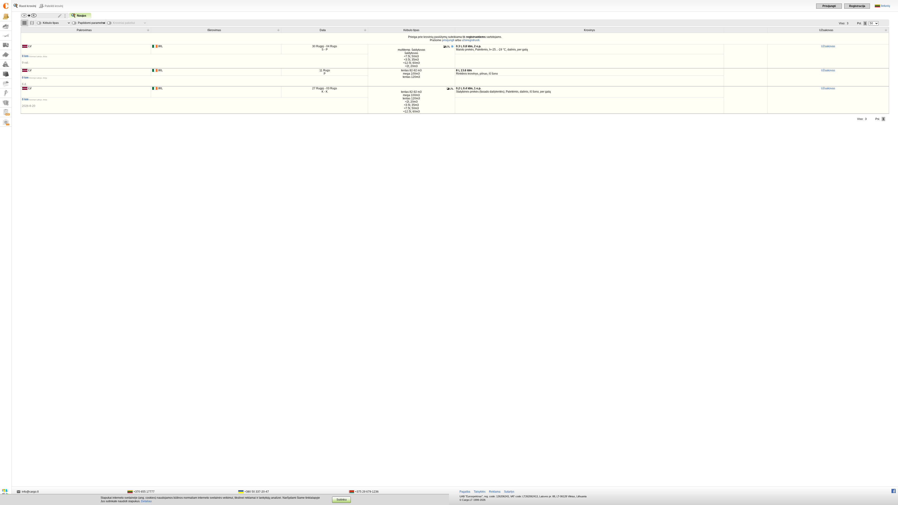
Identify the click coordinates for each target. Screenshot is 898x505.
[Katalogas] (5, 74)
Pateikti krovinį (54, 6)
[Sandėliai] (5, 122)
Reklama (494, 491)
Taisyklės (479, 491)
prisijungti (448, 40)
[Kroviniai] (5, 16)
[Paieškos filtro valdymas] (65, 16)
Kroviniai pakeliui (124, 23)
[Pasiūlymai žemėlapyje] (32, 22)
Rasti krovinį (27, 6)
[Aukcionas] (5, 93)
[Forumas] (5, 64)
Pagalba (465, 491)
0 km (25, 56)
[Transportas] (5, 45)
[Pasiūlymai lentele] (24, 22)
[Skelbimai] (5, 83)
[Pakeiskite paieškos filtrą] (59, 16)
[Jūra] (5, 26)
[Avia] (5, 35)
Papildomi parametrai (91, 23)
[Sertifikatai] (5, 103)
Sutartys (509, 491)
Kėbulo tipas (51, 23)
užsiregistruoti (470, 40)
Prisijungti (829, 6)
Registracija (857, 6)
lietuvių (885, 5)
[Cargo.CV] (5, 112)
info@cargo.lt (30, 491)
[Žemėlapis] (5, 55)
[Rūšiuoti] (148, 30)
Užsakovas (828, 46)
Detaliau (146, 501)
